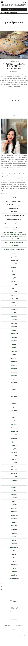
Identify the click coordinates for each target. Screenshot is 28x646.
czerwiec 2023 (14, 274)
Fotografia (11, 61)
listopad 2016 (14, 511)
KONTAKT (14, 629)
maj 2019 (14, 407)
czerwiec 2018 (14, 445)
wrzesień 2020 (14, 368)
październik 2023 (14, 260)
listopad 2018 (14, 428)
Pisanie (14, 561)
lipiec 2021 (14, 344)
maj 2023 (14, 278)
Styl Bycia (14, 568)
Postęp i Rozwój (14, 564)
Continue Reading (14, 91)
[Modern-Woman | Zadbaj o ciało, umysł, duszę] (14, 618)
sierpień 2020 (14, 372)
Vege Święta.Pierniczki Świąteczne (14, 205)
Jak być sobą (14, 543)
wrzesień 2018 (14, 435)
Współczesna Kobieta (14, 578)
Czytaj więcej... (4, 193)
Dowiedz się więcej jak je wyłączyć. (7, 6)
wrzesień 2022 (14, 302)
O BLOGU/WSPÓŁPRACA (18, 625)
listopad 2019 (14, 393)
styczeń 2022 (14, 323)
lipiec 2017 (14, 483)
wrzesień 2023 (14, 264)
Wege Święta (14, 575)
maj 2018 (14, 449)
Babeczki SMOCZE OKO (14, 208)
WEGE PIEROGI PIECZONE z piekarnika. (14, 201)
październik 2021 (14, 333)
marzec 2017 (14, 497)
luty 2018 (14, 459)
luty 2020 (14, 389)
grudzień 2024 (14, 257)
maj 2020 (14, 379)
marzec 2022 (14, 319)
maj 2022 (14, 312)
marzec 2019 (14, 414)
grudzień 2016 (14, 508)
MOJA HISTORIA (8, 625)
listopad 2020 (14, 361)
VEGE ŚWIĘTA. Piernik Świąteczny (16, 242)
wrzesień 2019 (14, 396)
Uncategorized (14, 571)
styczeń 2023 (14, 292)
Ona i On (14, 554)
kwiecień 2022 (14, 316)
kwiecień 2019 (14, 410)
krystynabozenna (6, 245)
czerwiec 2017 (14, 487)
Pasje (14, 557)
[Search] (25, 111)
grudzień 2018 (14, 424)
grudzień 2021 (14, 326)
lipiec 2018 (14, 442)
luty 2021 (14, 354)
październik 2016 (14, 515)
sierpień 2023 (14, 267)
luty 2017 (14, 501)
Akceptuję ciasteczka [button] (14, 9)
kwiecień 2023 (14, 281)
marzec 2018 (14, 456)
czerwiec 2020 (14, 375)
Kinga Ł (6, 242)
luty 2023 (14, 288)
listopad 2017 (14, 470)
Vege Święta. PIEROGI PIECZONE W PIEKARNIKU (14, 66)
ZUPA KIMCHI (14, 212)
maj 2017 (14, 490)
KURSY (14, 550)
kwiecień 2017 (14, 494)
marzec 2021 (14, 351)
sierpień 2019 (14, 400)
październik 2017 (14, 473)
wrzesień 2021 (14, 337)
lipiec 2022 (14, 306)
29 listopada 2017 (14, 71)
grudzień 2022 (14, 295)
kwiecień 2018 (14, 452)
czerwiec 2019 (14, 403)
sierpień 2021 (14, 340)
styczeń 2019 (14, 421)
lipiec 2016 (14, 522)
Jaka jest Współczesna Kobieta (14, 239)
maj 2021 (14, 347)
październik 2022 (14, 299)
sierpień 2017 (14, 480)
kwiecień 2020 (14, 382)
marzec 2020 (14, 386)
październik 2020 (14, 365)
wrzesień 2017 (14, 477)
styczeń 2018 (14, 463)
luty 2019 (14, 417)
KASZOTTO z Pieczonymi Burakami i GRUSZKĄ (14, 215)
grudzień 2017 (14, 466)
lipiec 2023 (14, 271)
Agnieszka (6, 249)
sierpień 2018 (14, 438)
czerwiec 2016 (14, 525)
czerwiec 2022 (14, 309)
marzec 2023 (14, 285)
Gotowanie (16, 61)
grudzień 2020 (14, 358)
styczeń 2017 (14, 504)
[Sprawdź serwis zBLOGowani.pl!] (14, 612)
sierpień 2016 (14, 518)
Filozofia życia (14, 533)
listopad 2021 (14, 330)
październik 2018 (14, 431)
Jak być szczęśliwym (14, 547)
